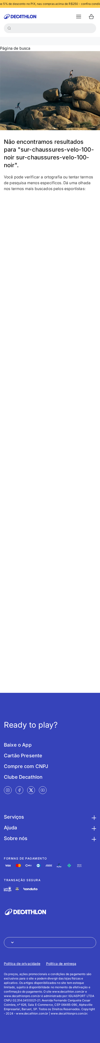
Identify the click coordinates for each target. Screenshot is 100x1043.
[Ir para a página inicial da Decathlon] (20, 16)
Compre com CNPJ (26, 766)
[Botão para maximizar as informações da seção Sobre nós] (93, 838)
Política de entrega (61, 963)
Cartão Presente (23, 756)
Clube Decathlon (23, 777)
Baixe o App (18, 745)
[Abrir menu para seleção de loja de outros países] (50, 942)
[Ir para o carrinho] (91, 16)
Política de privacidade (22, 963)
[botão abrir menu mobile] (78, 16)
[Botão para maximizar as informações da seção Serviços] (93, 817)
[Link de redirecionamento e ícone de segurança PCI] (17, 889)
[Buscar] (9, 28)
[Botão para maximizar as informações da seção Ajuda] (93, 827)
